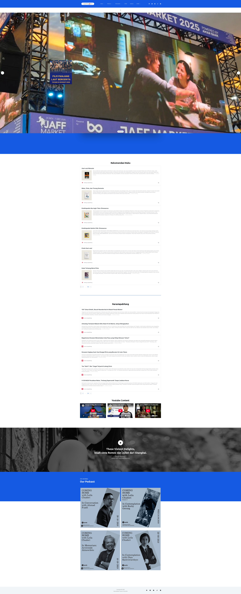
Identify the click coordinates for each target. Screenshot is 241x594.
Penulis (109, 3)
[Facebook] (149, 3)
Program (117, 3)
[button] (2, 72)
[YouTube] (160, 3)
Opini (125, 3)
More (138, 3)
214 (88, 393)
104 (88, 286)
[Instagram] (154, 3)
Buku (101, 3)
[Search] (120, 10)
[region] (120, 73)
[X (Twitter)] (152, 3)
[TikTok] (157, 3)
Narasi (131, 3)
